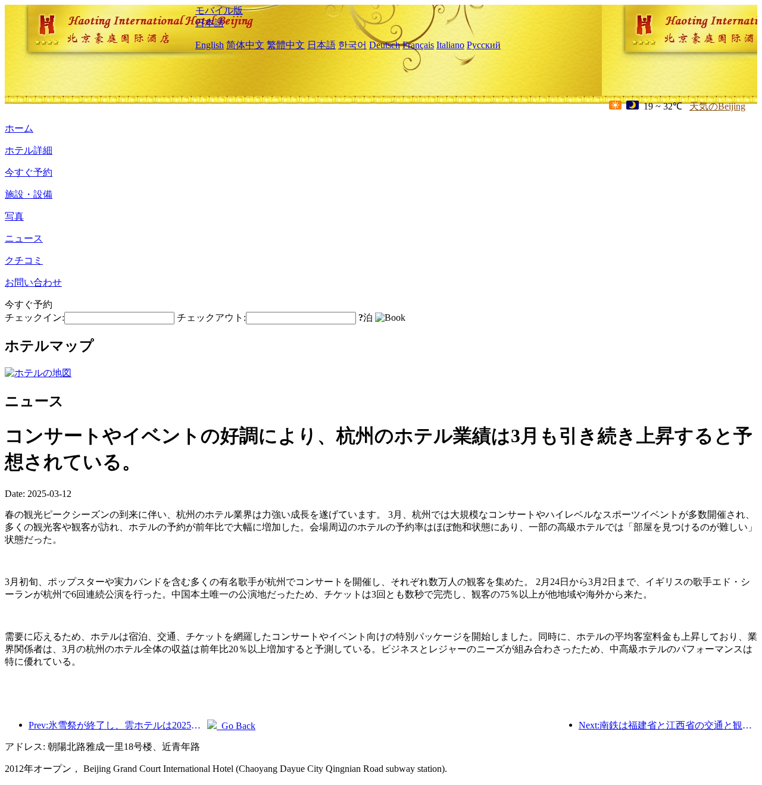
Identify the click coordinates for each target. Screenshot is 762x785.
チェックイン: (34, 317)
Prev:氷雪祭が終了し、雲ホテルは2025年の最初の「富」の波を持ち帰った (118, 725)
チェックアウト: (211, 317)
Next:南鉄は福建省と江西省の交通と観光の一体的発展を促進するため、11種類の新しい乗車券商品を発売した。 (668, 725)
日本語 (209, 23)
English (209, 45)
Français (418, 45)
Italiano (450, 45)
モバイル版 (219, 10)
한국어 (352, 45)
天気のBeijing (717, 106)
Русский (484, 45)
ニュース (24, 238)
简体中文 (245, 45)
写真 (14, 216)
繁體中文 (286, 45)
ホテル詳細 (28, 150)
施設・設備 (28, 194)
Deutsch (384, 45)
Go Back (236, 726)
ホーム (19, 128)
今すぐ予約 (28, 172)
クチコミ (24, 260)
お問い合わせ (33, 282)
